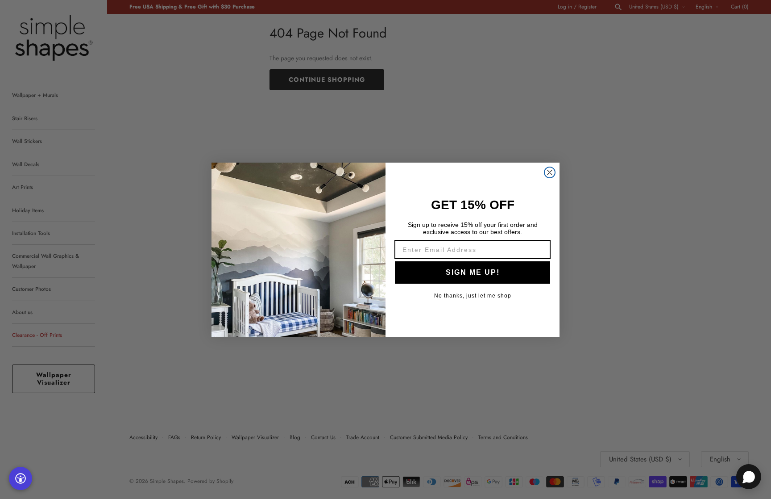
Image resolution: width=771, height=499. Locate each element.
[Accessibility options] (20, 478)
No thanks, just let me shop (472, 296)
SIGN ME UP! (473, 272)
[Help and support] (748, 476)
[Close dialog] (549, 172)
